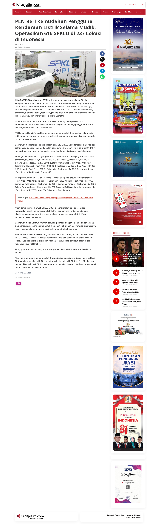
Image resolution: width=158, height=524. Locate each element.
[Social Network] (143, 5)
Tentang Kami (119, 515)
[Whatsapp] (102, 76)
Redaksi (138, 515)
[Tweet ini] (102, 59)
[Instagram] (18, 283)
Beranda (110, 515)
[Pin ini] (102, 65)
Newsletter (129, 515)
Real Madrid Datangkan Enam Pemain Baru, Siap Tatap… (131, 301)
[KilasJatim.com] (26, 5)
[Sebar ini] (102, 53)
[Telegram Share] (102, 71)
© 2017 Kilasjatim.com (133, 517)
